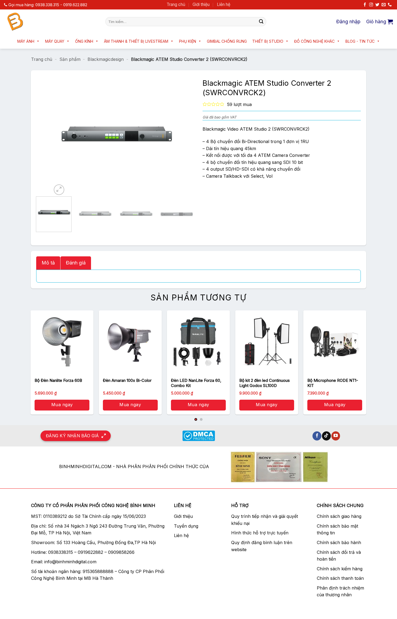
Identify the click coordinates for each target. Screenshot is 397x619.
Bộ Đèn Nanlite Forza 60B (58, 380)
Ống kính (84, 41)
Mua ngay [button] (62, 404)
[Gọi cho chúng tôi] (390, 5)
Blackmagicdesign (106, 59)
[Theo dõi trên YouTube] (335, 436)
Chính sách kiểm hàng (339, 568)
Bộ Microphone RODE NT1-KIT (332, 383)
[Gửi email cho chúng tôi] (383, 5)
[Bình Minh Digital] (50, 21)
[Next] (169, 136)
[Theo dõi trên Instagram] (371, 5)
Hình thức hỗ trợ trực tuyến (259, 532)
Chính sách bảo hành (339, 542)
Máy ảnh (25, 41)
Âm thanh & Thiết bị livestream (136, 41)
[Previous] (61, 136)
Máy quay (54, 41)
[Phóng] (59, 189)
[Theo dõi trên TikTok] (326, 436)
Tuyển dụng (186, 526)
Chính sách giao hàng (339, 516)
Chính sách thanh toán (340, 578)
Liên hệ (223, 4)
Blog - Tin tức (360, 41)
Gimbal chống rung (227, 41)
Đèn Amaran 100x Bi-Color (127, 380)
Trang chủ (176, 4)
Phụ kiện (187, 41)
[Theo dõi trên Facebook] (365, 5)
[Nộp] (261, 21)
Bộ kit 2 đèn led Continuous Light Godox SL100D (264, 383)
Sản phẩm (69, 59)
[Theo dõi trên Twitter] (377, 5)
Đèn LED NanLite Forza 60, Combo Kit (196, 383)
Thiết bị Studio (267, 41)
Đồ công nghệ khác (314, 41)
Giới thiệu (201, 4)
